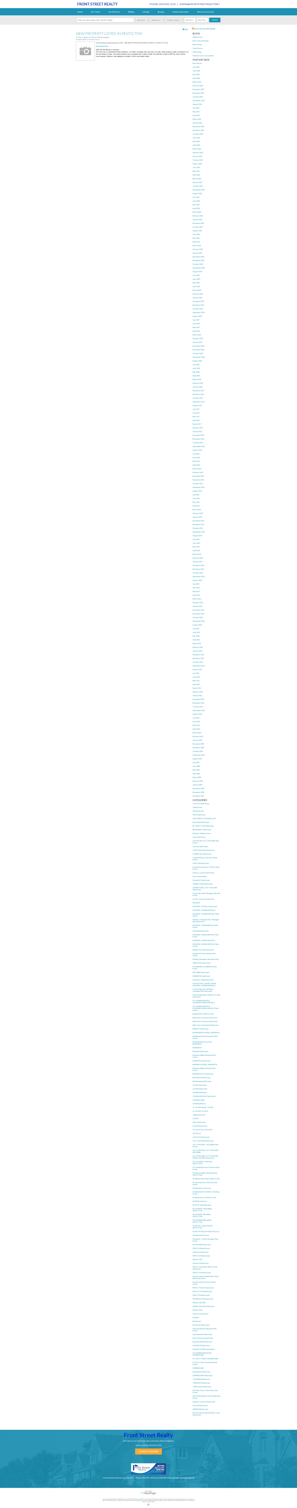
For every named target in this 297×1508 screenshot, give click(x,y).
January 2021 (197, 253)
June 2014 (196, 543)
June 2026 (196, 71)
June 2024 (196, 138)
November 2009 (198, 748)
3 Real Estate (197, 807)
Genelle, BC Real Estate (201, 880)
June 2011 (196, 677)
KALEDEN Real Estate (201, 931)
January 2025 (197, 123)
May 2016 (196, 461)
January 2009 (197, 785)
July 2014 (196, 539)
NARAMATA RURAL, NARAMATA (205, 1064)
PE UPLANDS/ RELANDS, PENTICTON (202, 1215)
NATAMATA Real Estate (201, 1078)
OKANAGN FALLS (199, 1104)
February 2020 (198, 294)
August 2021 (197, 231)
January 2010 (197, 740)
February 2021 (198, 249)
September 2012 (199, 621)
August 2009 (197, 759)
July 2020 (196, 275)
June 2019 (196, 324)
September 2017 (199, 402)
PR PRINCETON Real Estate (203, 1299)
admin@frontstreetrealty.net (200, 4)
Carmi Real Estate (199, 837)
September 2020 (199, 268)
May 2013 (196, 591)
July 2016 (196, 454)
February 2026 (198, 86)
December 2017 (198, 391)
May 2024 (196, 141)
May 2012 (196, 636)
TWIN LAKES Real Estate (202, 1387)
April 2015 (196, 506)
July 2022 (196, 197)
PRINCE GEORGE (199, 1303)
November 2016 (198, 439)
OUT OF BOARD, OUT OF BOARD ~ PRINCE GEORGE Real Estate (206, 1157)
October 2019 (198, 309)
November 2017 (198, 394)
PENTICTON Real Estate (202, 1273)
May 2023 (196, 171)
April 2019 (196, 331)
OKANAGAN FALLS (200, 1092)
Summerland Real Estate (201, 1372)
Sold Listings (197, 52)
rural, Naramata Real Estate (202, 1334)
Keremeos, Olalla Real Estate (203, 980)
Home (80, 11)
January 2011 (197, 695)
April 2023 (196, 175)
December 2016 (198, 435)
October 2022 (198, 186)
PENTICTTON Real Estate (202, 1291)
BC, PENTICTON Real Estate (203, 826)
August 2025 (197, 104)
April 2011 (196, 684)
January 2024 (197, 156)
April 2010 (196, 729)
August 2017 (197, 405)
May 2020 (196, 283)
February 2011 (198, 692)
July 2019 (196, 320)
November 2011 (198, 658)
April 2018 (196, 376)
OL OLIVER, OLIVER (200, 1111)
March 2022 (197, 212)
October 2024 (198, 134)
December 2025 (198, 89)
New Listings (197, 44)
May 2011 (196, 681)
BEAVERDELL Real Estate (202, 830)
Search (215, 20)
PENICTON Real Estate (201, 1248)
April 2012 (196, 640)
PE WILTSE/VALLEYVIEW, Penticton (206, 1231)
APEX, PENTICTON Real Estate (204, 818)
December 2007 (198, 796)
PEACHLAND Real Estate (202, 1245)
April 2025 (196, 115)
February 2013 (198, 603)
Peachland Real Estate (201, 1235)
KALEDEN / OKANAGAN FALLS (204, 910)
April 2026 (196, 78)
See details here (102, 46)
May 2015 (196, 502)
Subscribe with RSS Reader (204, 29)
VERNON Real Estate (200, 1409)
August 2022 (197, 193)
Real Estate (197, 1321)
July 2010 (196, 718)
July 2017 (196, 409)
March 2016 (197, 469)
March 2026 (197, 82)
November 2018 (198, 350)
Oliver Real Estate (199, 1122)
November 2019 (198, 305)
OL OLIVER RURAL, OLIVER (203, 1107)
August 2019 (197, 316)
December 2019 (198, 301)
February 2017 (198, 428)
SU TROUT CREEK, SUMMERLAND (205, 1359)
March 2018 (197, 379)
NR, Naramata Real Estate (202, 1081)
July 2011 (196, 673)
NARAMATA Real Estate (201, 1061)
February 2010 (198, 736)
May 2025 (196, 112)
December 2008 (198, 788)
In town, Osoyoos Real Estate (203, 899)
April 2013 (196, 595)
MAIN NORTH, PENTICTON (203, 1014)
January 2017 (197, 431)
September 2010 (199, 710)
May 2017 (196, 417)
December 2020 (198, 257)
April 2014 (196, 550)
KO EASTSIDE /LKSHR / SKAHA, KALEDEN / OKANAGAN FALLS (204, 984)
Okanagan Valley (199, 1100)
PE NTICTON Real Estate (202, 1205)
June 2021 (196, 234)
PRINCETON (197, 1310)
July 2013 (196, 584)
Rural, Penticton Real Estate (203, 1338)
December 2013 (198, 565)
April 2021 (196, 242)
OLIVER (196, 1118)
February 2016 (198, 472)
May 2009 (196, 770)
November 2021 (198, 223)
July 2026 (196, 67)
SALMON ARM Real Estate (202, 1342)
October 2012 (198, 617)
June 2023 (196, 167)
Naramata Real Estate (200, 1051)
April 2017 (196, 420)
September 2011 (199, 666)
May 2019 (196, 327)
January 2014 (197, 562)
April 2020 (196, 286)
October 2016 (198, 443)
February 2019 (198, 338)
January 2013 (197, 606)
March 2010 (197, 733)
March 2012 (197, 643)
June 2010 (196, 722)
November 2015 (198, 480)
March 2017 (197, 424)
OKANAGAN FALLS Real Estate (204, 1096)
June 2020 (196, 279)
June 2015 (196, 498)
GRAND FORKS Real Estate (203, 884)
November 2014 (198, 524)
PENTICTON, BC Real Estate (203, 1288)
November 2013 (198, 569)
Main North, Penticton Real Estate (205, 1018)
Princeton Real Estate (200, 1314)
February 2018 (198, 383)
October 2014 (198, 528)
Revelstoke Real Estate (201, 1325)
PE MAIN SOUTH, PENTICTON (204, 1198)
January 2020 (197, 298)
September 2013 (199, 576)
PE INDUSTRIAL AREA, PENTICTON (206, 1179)
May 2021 (196, 238)
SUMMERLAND (198, 1368)
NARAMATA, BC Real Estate (203, 1074)
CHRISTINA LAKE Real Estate (204, 850)
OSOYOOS (197, 1133)
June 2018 (196, 368)
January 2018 (197, 387)
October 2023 (198, 160)
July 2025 (196, 108)
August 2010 (197, 714)
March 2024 (197, 149)
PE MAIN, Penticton (200, 1201)
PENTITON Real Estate (201, 1295)
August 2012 (197, 625)
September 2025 (199, 100)
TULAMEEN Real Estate (201, 1379)
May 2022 (196, 205)
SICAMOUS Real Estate (201, 1345)
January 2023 (197, 182)
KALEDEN (196, 903)
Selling (131, 11)
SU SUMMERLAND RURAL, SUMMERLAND (202, 1354)
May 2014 (196, 547)
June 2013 (196, 588)
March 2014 (197, 554)
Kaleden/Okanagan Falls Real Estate (206, 959)
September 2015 (199, 487)
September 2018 (199, 357)
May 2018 (196, 372)
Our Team (95, 11)
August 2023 (197, 164)
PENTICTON (197, 1259)
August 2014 (197, 536)
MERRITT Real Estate (201, 1029)
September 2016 (199, 446)
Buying (161, 11)
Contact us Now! (148, 1451)
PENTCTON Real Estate (201, 1256)
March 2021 (197, 245)
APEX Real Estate (199, 815)
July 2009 (196, 762)
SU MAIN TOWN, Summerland (204, 1349)
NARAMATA (197, 1048)
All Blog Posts (198, 37)
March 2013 (197, 599)
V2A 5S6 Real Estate (200, 1405)
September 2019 (199, 312)
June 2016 (196, 457)
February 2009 (198, 781)
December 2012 (198, 610)
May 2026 (196, 74)
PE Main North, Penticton (202, 1188)
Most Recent (197, 63)
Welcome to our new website (203, 56)
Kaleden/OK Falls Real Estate (203, 950)
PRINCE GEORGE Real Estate (203, 1306)
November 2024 (198, 130)
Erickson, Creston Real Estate (203, 873)
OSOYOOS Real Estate (201, 1137)
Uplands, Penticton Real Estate (204, 1402)
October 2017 (198, 398)
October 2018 (198, 353)
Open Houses (198, 48)
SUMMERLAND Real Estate (202, 1375)
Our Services (114, 11)
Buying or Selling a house (202, 833)
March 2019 (197, 335)
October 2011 (198, 662)
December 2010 (198, 699)
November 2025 (198, 93)
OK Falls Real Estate (200, 1089)
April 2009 (196, 774)
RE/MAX (196, 1317)
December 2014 (198, 521)
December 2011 (198, 655)
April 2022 (196, 208)
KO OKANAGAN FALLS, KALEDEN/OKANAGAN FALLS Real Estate (205, 1008)
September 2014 (199, 532)
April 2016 (196, 465)
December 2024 (198, 126)
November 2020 (198, 260)
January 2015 (197, 517)
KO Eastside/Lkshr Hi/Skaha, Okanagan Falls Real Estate (203, 990)
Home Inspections (180, 11)
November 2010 (198, 703)
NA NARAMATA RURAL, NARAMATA (206, 1032)
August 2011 (197, 669)
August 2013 (197, 580)
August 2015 (197, 491)
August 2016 (197, 450)
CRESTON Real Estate (201, 863)
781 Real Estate (198, 811)
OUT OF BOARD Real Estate (203, 1141)
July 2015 (196, 495)
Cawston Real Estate (200, 846)
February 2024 (198, 153)
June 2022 (196, 201)
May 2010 (196, 725)
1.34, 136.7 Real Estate (201, 804)
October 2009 (198, 751)
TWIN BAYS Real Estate (201, 1383)
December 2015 (198, 476)
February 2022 (198, 216)
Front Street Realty (200, 876)
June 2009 (196, 766)
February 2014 (198, 558)
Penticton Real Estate (201, 1263)
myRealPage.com (148, 1493)
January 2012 (197, 651)
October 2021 (198, 227)
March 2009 (197, 777)
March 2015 (197, 510)
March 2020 (197, 290)
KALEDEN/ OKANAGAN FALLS (204, 940)
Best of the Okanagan (201, 41)
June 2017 (196, 413)
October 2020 (198, 264)
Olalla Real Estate (199, 1115)
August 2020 (197, 272)
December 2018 (198, 346)
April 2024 (196, 145)
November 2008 (198, 792)
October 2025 (198, 97)
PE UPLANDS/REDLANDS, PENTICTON (202, 1221)
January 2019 (197, 342)
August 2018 (197, 361)
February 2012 (198, 647)
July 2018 (196, 364)
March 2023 (197, 179)
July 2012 (196, 629)
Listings (145, 11)
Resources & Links (205, 11)
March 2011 (197, 688)
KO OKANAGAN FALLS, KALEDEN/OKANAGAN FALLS (204, 1002)
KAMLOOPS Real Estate (201, 963)
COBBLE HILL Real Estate (202, 854)
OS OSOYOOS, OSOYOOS (202, 1130)
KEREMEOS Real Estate (201, 976)
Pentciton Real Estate (201, 1252)
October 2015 (198, 483)
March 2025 (197, 119)
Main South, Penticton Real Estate (205, 1021)
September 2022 (199, 190)
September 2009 (199, 755)
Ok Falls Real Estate (200, 1085)
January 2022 (197, 219)
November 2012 (198, 614)
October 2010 (198, 707)
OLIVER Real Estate (200, 1126)
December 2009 (198, 744)
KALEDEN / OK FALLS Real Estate (205, 906)
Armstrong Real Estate (201, 822)
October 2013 (198, 573)
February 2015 (198, 513)
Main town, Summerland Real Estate (206, 1025)
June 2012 (196, 632)
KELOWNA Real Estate (201, 972)
